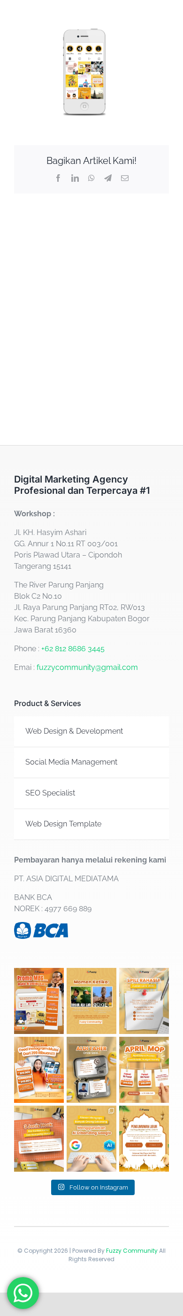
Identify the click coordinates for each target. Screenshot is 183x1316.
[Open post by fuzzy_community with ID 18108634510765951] (144, 1139)
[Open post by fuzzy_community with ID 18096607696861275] (144, 1070)
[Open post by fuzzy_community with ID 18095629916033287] (91, 1139)
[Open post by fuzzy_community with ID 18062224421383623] (39, 1139)
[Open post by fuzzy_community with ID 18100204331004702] (91, 1070)
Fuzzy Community (132, 1251)
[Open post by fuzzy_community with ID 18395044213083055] (91, 1001)
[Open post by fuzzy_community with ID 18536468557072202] (39, 1001)
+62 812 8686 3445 (73, 648)
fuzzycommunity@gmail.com (87, 667)
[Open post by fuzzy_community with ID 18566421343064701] (144, 1001)
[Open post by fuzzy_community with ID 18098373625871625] (39, 1070)
